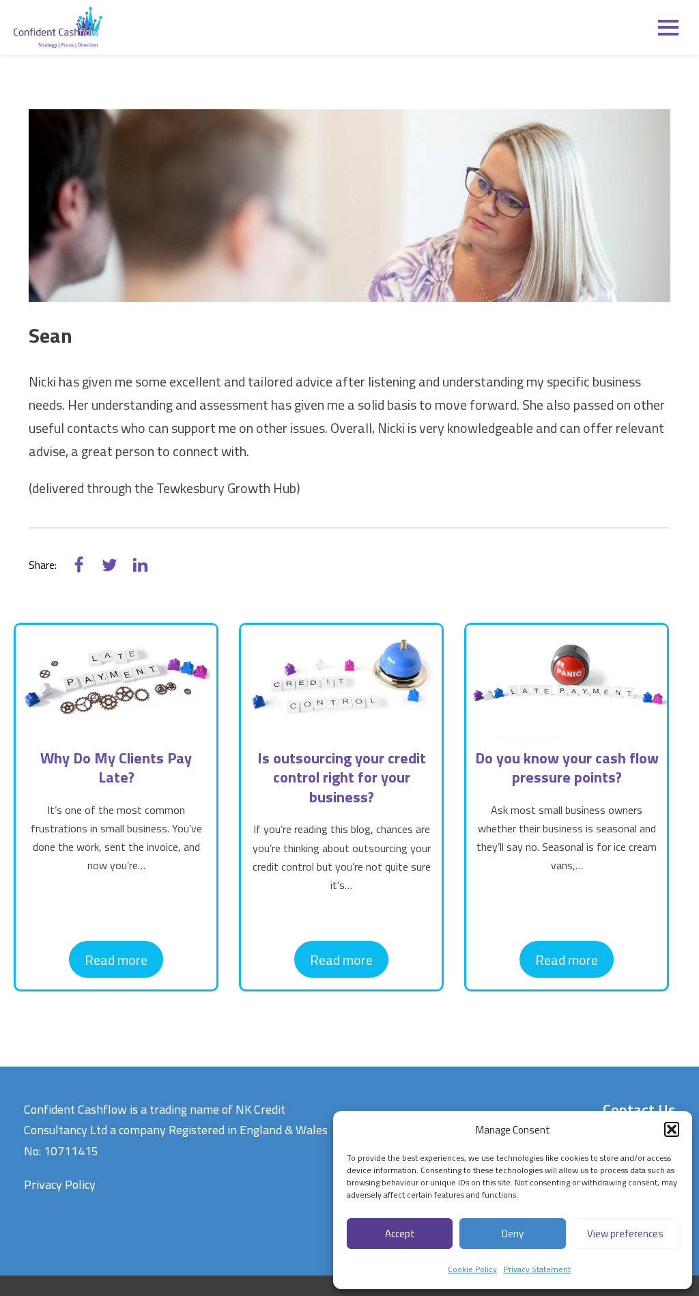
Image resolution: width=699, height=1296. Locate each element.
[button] (672, 1129)
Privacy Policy (60, 1184)
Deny (513, 1233)
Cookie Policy (472, 1269)
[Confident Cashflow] (58, 27)
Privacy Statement (537, 1269)
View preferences (625, 1233)
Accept (400, 1233)
